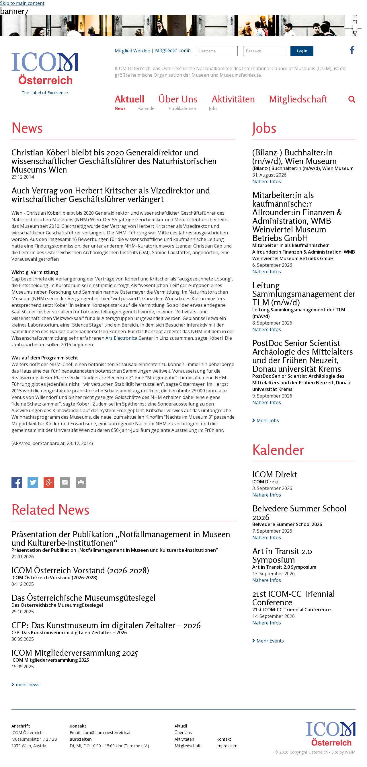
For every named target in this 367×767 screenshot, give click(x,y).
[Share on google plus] (49, 482)
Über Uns (178, 99)
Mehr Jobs (268, 420)
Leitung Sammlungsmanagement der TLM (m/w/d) (303, 293)
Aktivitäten (233, 99)
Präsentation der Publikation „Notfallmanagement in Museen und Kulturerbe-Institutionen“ (120, 538)
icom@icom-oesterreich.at (106, 732)
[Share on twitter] (33, 482)
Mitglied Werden (132, 51)
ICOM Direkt (274, 474)
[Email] (65, 482)
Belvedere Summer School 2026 (299, 512)
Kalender (147, 108)
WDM (350, 752)
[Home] (44, 68)
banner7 (14, 11)
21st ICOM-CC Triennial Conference (293, 597)
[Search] (352, 99)
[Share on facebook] (16, 482)
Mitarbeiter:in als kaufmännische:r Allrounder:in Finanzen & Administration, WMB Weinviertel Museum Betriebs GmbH (297, 216)
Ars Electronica (121, 338)
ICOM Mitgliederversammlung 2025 (74, 652)
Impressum (226, 745)
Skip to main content (22, 3)
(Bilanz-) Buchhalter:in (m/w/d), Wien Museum (294, 156)
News (120, 108)
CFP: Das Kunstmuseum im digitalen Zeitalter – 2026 (106, 625)
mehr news (28, 684)
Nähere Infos (266, 181)
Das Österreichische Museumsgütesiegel (83, 597)
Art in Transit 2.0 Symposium (282, 555)
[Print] (81, 482)
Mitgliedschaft (298, 99)
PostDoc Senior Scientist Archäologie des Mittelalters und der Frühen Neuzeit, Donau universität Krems (302, 356)
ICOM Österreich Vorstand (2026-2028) (80, 570)
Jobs (213, 108)
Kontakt (223, 739)
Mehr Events (270, 641)
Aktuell (130, 99)
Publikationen (182, 108)
